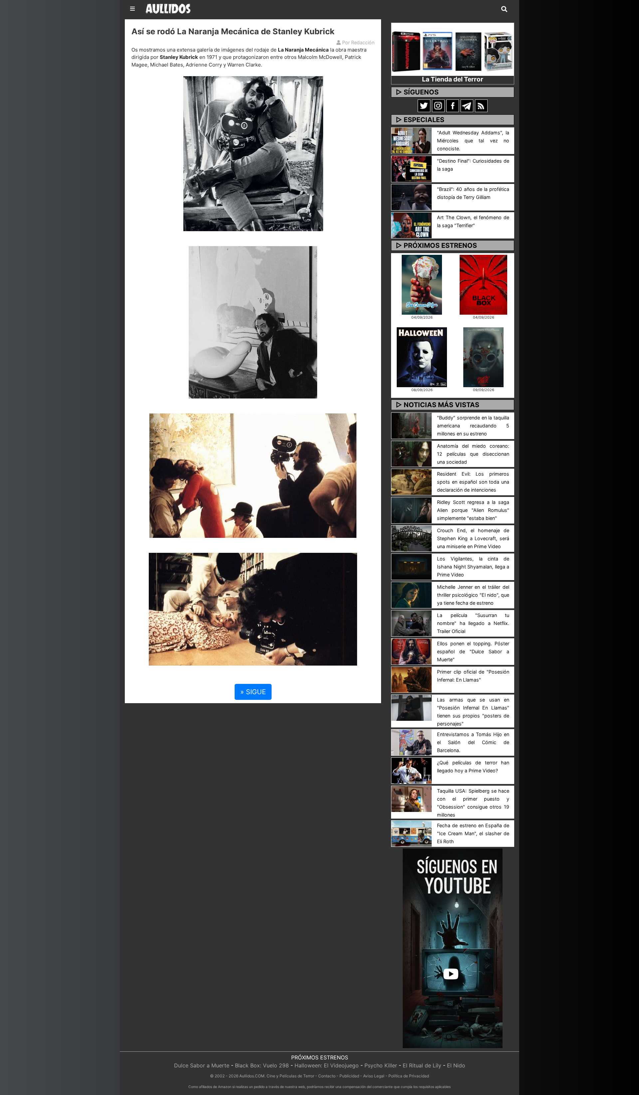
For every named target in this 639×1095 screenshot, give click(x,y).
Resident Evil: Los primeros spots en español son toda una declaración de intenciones (473, 482)
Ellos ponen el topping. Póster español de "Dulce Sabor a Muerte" (473, 651)
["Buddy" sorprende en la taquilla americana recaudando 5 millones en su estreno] (411, 425)
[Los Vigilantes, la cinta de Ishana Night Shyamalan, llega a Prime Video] (411, 566)
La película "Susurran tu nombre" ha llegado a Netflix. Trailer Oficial (473, 623)
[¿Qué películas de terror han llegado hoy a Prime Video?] (411, 770)
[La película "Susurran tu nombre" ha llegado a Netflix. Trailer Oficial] (411, 622)
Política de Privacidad (408, 1075)
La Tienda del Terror (452, 79)
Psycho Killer (380, 1065)
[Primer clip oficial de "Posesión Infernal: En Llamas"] (411, 679)
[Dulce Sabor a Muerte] (422, 284)
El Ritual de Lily (422, 1065)
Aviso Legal (373, 1075)
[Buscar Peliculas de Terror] (504, 9)
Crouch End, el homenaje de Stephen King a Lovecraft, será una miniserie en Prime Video (473, 538)
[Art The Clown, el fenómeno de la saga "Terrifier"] (411, 225)
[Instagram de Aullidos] (438, 105)
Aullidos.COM (252, 1075)
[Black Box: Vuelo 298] (483, 284)
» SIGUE (253, 692)
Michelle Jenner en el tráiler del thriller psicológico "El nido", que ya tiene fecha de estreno (473, 595)
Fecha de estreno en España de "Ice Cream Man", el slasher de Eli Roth (473, 833)
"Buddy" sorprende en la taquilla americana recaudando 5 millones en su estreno (473, 425)
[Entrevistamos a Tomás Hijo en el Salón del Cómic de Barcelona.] (411, 742)
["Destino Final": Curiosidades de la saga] (411, 168)
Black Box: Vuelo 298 (262, 1065)
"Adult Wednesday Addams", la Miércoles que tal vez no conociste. (473, 140)
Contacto (326, 1075)
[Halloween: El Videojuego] (422, 356)
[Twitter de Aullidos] (424, 105)
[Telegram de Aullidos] (467, 105)
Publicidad (349, 1075)
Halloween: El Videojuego (327, 1065)
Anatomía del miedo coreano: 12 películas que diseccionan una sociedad (473, 454)
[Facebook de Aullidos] (452, 105)
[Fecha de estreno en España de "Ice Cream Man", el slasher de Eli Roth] (411, 833)
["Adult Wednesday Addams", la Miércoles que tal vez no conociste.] (411, 140)
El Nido (456, 1065)
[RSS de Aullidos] (481, 105)
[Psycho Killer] (483, 356)
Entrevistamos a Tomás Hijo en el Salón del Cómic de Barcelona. (473, 742)
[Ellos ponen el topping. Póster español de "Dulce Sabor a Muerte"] (411, 651)
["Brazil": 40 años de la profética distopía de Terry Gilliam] (411, 196)
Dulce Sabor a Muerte (201, 1065)
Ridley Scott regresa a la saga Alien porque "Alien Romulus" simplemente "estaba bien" (473, 510)
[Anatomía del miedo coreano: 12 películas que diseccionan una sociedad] (411, 453)
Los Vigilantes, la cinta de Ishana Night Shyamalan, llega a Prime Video (473, 566)
